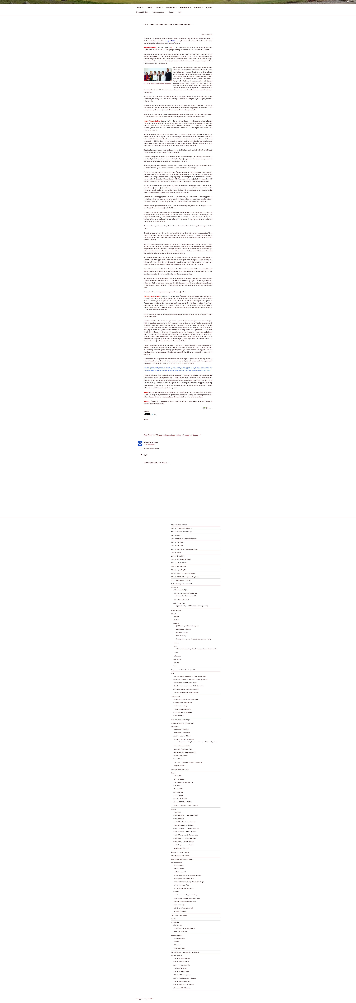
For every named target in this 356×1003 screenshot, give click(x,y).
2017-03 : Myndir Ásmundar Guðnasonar (183, 573)
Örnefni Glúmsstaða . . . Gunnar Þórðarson (186, 828)
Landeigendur (184, 7)
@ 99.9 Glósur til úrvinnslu (183, 629)
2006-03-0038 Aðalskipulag (181, 958)
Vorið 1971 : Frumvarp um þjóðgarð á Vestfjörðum (188, 762)
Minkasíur (176, 941)
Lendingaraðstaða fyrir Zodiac (180, 769)
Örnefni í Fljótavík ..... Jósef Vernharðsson (185, 835)
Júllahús (175, 653)
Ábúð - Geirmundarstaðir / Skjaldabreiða (185, 593)
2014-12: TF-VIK (178, 795)
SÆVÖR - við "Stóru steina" (179, 915)
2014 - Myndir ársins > (177, 542)
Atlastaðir (176, 620)
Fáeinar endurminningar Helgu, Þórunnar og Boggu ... (189, 882)
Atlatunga (176, 623)
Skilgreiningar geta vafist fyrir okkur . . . (182, 859)
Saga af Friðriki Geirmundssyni (180, 856)
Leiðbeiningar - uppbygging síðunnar (184, 928)
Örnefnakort (177, 812)
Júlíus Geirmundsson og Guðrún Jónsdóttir (186, 689)
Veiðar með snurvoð (179, 948)
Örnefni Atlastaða (178, 818)
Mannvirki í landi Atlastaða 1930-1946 (184, 901)
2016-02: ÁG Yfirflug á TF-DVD (182, 802)
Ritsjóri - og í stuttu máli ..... (181, 931)
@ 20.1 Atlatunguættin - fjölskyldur (181, 580)
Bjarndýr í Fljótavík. (179, 868)
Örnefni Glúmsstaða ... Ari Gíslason (183, 825)
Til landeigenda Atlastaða (180, 756)
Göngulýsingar (170, 7)
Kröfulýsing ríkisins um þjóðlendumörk (182, 723)
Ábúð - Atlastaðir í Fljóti (180, 590)
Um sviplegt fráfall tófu (180, 911)
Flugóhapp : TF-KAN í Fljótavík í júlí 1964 (183, 670)
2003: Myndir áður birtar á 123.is (183, 782)
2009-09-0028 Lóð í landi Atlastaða (183, 985)
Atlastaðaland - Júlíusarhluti (181, 733)
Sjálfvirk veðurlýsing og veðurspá (183, 908)
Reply (145, 455)
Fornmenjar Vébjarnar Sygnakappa (183, 739)
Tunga (175, 666)
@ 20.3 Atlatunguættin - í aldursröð (181, 584)
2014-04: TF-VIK (178, 792)
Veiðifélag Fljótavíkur (177, 935)
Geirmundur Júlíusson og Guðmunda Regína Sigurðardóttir (190, 679)
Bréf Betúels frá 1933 (179, 872)
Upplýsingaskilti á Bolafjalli (181, 848)
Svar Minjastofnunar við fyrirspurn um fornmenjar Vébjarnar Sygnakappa (197, 742)
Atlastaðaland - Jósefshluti (181, 729)
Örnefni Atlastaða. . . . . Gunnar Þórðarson (185, 815)
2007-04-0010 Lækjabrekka (181, 965)
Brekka (175, 646)
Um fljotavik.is (175, 922)
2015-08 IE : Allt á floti (177, 556)
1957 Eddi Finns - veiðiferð (179, 525)
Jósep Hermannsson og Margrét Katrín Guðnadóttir (188, 686)
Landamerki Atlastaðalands (181, 746)
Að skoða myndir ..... (177, 610)
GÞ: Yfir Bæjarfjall (178, 716)
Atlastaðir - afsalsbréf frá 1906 (182, 736)
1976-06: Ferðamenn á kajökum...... (181, 528)
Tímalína (149, 7)
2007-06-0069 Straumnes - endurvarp (184, 978)
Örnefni (171, 12)
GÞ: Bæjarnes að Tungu (180, 706)
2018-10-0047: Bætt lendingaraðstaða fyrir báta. (185, 577)
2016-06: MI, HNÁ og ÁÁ (178, 570)
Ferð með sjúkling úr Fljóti (181, 885)
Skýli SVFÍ (176, 662)
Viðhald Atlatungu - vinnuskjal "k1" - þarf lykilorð (185, 952)
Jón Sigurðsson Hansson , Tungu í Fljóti (185, 682)
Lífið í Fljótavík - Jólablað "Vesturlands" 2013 (186, 898)
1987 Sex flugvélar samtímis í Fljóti (181, 532)
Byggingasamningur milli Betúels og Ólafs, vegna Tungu (192, 606)
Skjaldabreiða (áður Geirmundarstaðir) (184, 752)
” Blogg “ (139, 7)
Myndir (208, 7)
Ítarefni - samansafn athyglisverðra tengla (185, 895)
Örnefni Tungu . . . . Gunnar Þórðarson (184, 838)
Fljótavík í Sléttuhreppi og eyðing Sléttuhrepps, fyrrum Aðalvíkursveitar (196, 649)
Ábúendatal (197, 7)
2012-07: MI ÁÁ (178, 789)
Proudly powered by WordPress (145, 999)
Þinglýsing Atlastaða (179, 765)
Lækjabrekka (177, 656)
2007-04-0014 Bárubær (180, 968)
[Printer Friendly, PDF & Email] (207, 408)
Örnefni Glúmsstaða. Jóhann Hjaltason (184, 832)
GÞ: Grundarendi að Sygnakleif (182, 712)
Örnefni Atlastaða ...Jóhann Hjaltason (184, 822)
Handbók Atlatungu (181, 636)
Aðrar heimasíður (178, 865)
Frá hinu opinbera (158, 12)
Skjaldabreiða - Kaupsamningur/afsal (186, 596)
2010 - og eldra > (176, 535)
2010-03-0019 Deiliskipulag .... (182, 988)
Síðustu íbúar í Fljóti (179, 905)
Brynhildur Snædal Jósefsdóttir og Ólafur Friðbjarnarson (189, 676)
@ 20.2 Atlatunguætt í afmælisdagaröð (187, 626)
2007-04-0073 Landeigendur (181, 975)
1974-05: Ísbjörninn (179, 779)
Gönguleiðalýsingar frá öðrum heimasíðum (185, 699)
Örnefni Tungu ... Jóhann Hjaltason (183, 841)
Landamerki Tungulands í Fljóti (182, 749)
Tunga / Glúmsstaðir (179, 759)
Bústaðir (158, 7)
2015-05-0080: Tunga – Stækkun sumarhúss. (184, 549)
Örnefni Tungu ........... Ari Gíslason (183, 845)
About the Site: (177, 925)
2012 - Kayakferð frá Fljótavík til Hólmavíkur (184, 539)
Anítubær (176, 617)
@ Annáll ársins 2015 (182, 632)
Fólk (179, 12)
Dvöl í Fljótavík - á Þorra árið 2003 (183, 878)
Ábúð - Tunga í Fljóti (179, 603)
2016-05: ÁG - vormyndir (178, 566)
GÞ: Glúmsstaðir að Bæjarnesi (182, 709)
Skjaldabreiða (177, 659)
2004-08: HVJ (177, 785)
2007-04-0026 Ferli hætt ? (181, 971)
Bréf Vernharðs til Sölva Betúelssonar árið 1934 (187, 875)
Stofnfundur (176, 945)
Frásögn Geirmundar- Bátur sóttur (183, 888)
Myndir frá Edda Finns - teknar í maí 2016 (185, 805)
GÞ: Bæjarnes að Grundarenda (182, 702)
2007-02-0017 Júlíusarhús (181, 962)
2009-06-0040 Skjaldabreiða (181, 981)
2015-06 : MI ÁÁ (176, 552)
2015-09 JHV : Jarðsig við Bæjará (181, 559)
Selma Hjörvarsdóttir (151, 442)
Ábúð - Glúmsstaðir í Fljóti (181, 600)
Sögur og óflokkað (142, 12)
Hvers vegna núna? (179, 938)
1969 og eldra (177, 776)
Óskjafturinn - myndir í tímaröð (180, 852)
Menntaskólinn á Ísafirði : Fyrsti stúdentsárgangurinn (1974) (193, 639)
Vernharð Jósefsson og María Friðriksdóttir (185, 692)
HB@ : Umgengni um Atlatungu (180, 720)
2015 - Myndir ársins (177, 545)
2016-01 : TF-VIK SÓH (180, 799)
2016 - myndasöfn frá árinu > (179, 563)
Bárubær (176, 643)
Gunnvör (176, 891)
